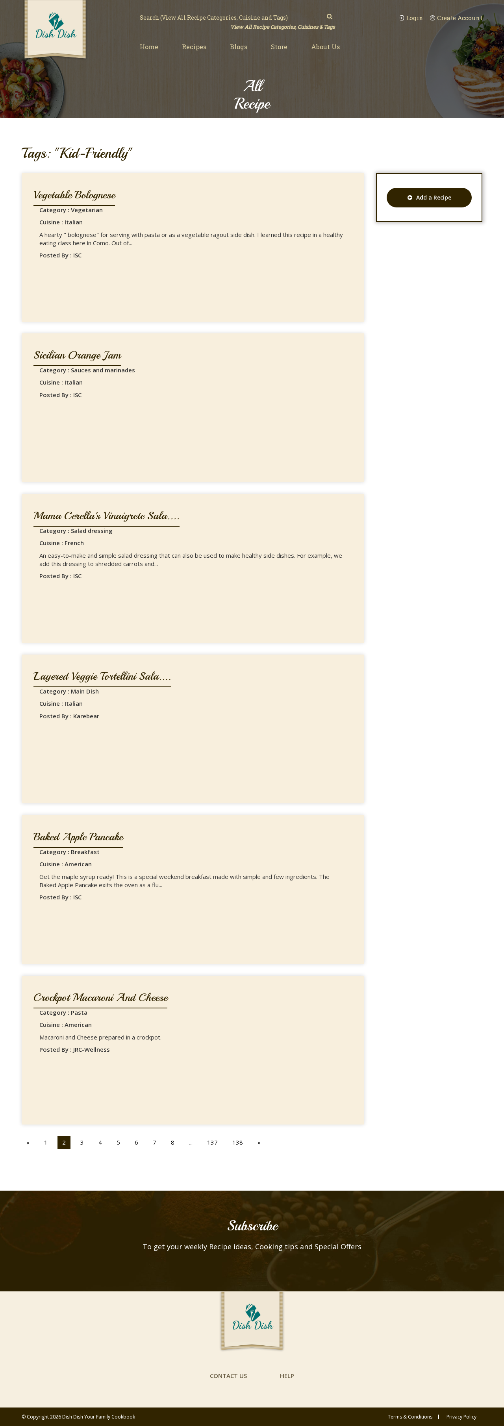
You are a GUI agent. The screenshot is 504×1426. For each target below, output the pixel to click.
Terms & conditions (410, 1417)
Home (149, 47)
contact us (228, 1376)
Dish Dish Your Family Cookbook (98, 1416)
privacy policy (461, 1417)
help (287, 1376)
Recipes (194, 47)
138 (237, 1142)
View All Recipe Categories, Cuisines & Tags (282, 26)
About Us (325, 47)
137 (212, 1142)
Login (414, 18)
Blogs (238, 47)
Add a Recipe (433, 197)
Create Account (459, 18)
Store (279, 47)
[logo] (55, 30)
